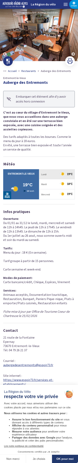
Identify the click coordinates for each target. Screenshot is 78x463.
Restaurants (28, 71)
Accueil (12, 71)
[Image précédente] (5, 35)
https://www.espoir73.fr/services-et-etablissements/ (28, 382)
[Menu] (65, 4)
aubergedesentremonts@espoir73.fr (28, 365)
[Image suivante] (73, 35)
